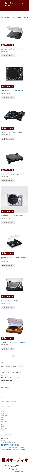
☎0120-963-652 (10, 445)
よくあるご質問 (4, 413)
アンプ (2, 382)
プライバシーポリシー (5, 430)
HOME (2, 14)
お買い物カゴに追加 (8, 56)
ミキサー (3, 397)
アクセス (3, 424)
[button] (22, 4)
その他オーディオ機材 (5, 406)
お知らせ (3, 432)
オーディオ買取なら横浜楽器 (6, 434)
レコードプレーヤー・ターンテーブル (8, 401)
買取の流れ (3, 419)
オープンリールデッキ (5, 387)
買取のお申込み (4, 415)
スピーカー (3, 392)
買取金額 (3, 417)
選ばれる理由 (3, 421)
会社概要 (3, 426)
